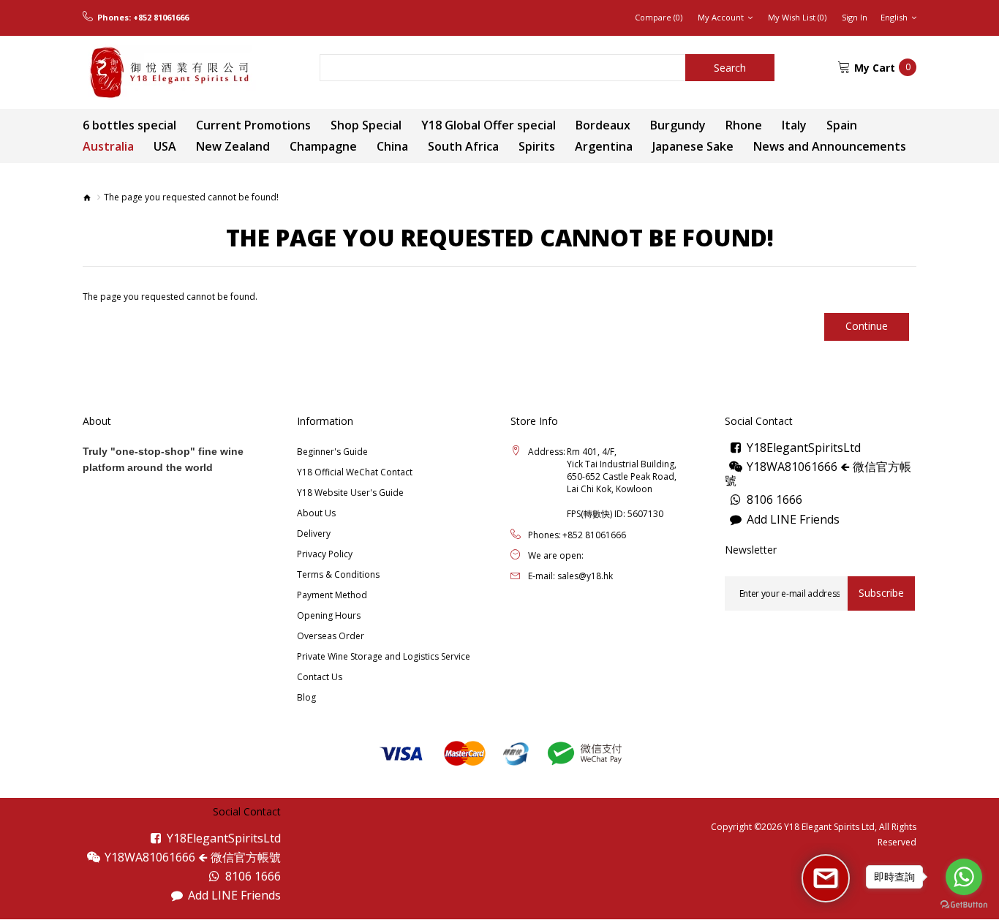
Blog (306, 697)
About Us (316, 513)
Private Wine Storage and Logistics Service (383, 656)
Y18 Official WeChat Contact (354, 472)
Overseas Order (330, 636)
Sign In (854, 17)
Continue (866, 326)
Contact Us (319, 677)
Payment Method (332, 595)
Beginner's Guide (332, 451)
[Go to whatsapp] (964, 877)
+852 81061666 (161, 17)
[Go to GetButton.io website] (963, 905)
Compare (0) (658, 17)
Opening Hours (329, 615)
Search (730, 68)
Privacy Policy (325, 554)
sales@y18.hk (585, 576)
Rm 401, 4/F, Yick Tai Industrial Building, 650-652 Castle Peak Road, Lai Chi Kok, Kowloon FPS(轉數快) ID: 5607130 (621, 483)
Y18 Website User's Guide (350, 492)
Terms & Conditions (338, 574)
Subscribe (881, 593)
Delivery (314, 533)
